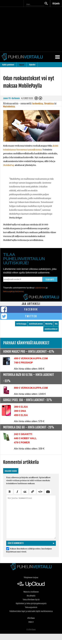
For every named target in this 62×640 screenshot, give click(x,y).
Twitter (31, 316)
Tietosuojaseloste (31, 607)
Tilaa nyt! (49, 279)
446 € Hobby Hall (25, 438)
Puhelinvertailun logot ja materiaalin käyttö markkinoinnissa (31, 611)
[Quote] (25, 491)
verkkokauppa (21, 324)
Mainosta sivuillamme (31, 592)
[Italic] (17, 491)
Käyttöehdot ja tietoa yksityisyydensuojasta (31, 603)
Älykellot (32, 65)
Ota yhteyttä (31, 596)
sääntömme (40, 288)
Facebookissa (37, 103)
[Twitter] (41, 99)
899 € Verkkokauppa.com (31, 388)
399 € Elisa (21, 407)
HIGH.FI (31, 622)
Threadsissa (49, 103)
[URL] (32, 491)
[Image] (48, 491)
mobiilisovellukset (51, 329)
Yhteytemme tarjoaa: (31, 577)
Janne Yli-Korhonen (11, 98)
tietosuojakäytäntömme (13, 291)
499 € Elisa (21, 415)
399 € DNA (20, 411)
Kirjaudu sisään (11, 471)
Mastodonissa (9, 106)
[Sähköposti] (36, 99)
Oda (56, 324)
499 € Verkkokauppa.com (31, 358)
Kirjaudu (56, 3)
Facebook (31, 309)
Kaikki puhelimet (8, 65)
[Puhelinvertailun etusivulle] (31, 566)
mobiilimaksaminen (36, 324)
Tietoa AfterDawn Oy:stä (31, 599)
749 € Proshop (23, 362)
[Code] (40, 491)
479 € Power (22, 442)
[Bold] (9, 491)
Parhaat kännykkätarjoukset (26, 343)
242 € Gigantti (23, 434)
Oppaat (21, 65)
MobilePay (8, 165)
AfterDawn (31, 618)
